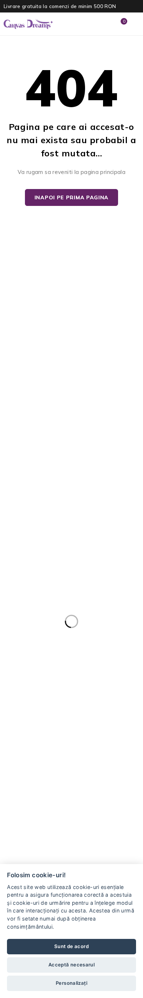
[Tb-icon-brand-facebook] (13, 807)
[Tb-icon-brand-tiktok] (67, 807)
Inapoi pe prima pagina (71, 197)
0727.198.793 (24, 763)
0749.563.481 (24, 772)
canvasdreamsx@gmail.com (43, 781)
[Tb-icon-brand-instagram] (40, 807)
